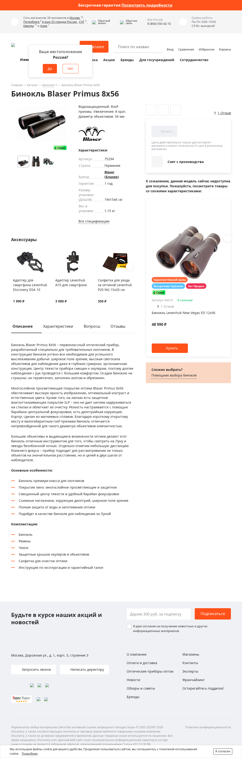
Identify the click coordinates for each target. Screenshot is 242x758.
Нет (70, 68)
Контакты (190, 663)
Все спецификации (93, 221)
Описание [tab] (23, 326)
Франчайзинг (193, 680)
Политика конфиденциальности (208, 727)
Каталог (32, 85)
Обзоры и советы (141, 688)
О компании (137, 654)
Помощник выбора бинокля (174, 375)
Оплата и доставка (142, 663)
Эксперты (190, 671)
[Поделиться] (175, 109)
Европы (28, 26)
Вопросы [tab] (92, 326)
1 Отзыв (224, 113)
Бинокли (48, 85)
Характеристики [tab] (58, 326)
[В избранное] (15, 253)
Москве (75, 18)
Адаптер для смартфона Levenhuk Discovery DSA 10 (30, 285)
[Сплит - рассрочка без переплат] (60, 148)
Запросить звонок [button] (36, 669)
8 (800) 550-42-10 (159, 24)
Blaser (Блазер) (111, 174)
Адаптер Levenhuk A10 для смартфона (71, 282)
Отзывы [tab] (118, 326)
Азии (43, 26)
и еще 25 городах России (60, 22)
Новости (133, 680)
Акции (109, 60)
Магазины (190, 654)
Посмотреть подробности (147, 5)
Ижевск (27, 59)
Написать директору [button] (86, 669)
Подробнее (30, 754)
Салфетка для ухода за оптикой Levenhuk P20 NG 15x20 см (115, 285)
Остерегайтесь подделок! (203, 688)
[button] (105, 22)
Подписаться (213, 613)
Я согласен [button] (222, 751)
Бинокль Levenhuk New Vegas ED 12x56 (183, 312)
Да (50, 68)
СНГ (81, 22)
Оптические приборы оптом (150, 671)
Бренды (127, 60)
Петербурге (31, 22)
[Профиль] (170, 44)
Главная (16, 85)
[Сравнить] (21, 253)
